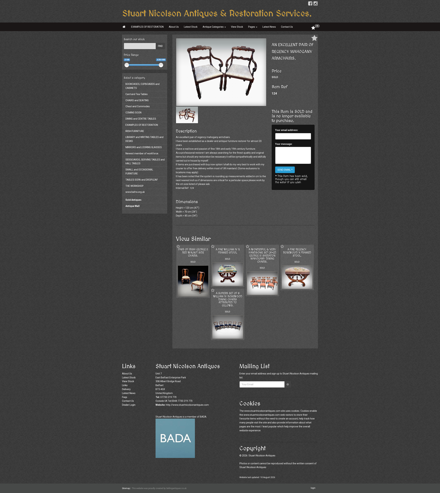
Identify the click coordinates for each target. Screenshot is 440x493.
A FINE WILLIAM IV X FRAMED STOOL (228, 251)
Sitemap (126, 488)
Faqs (124, 397)
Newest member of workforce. (142, 153)
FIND (160, 46)
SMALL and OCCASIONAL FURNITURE (139, 171)
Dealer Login (128, 404)
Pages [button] (252, 26)
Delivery (126, 389)
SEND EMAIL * (285, 169)
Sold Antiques (133, 199)
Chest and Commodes (137, 106)
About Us (174, 26)
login (313, 488)
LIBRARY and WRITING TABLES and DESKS (144, 139)
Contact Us (287, 26)
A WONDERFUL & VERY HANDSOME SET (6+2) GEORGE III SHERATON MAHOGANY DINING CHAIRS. (262, 255)
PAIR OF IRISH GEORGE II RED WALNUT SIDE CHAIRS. (193, 252)
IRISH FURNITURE (134, 131)
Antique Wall (132, 206)
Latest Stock (190, 26)
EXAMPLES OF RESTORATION (147, 26)
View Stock (237, 26)
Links (125, 385)
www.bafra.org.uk (135, 192)
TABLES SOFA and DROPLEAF (141, 179)
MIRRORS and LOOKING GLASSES (143, 147)
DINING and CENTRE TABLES (140, 118)
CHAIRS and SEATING (137, 100)
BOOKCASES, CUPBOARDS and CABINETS (142, 86)
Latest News (269, 26)
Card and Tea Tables (136, 94)
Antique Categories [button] (213, 26)
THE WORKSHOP (134, 186)
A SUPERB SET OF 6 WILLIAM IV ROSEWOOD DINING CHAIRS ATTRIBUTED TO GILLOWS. (227, 299)
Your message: (283, 144)
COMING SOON (133, 112)
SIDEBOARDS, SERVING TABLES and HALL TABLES (145, 161)
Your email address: (286, 130)
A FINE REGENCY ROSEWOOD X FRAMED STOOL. (297, 252)
